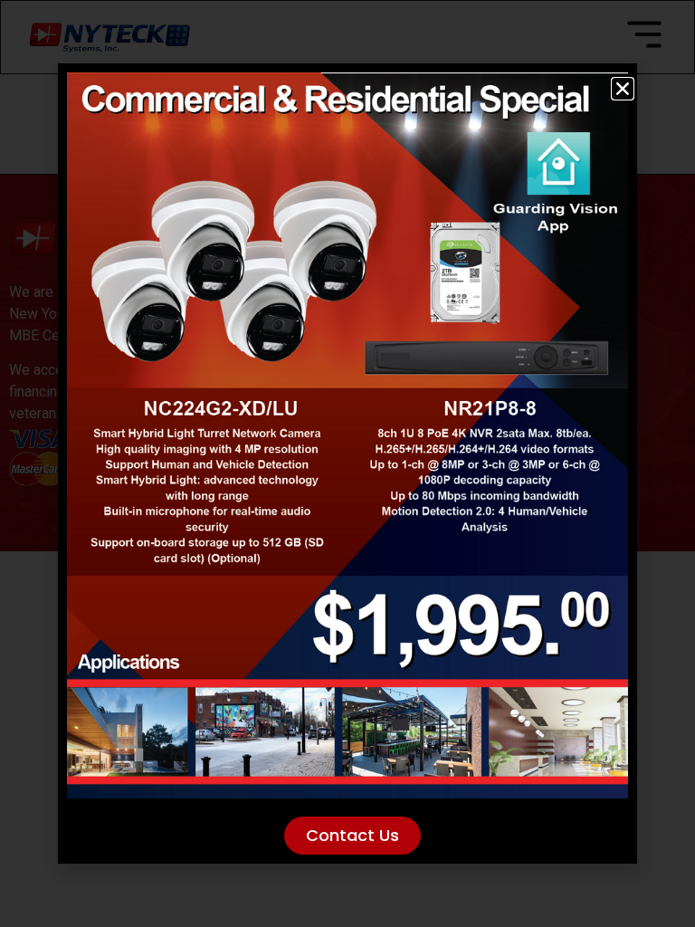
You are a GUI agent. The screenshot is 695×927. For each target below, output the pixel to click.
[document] (347, 463)
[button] (623, 89)
